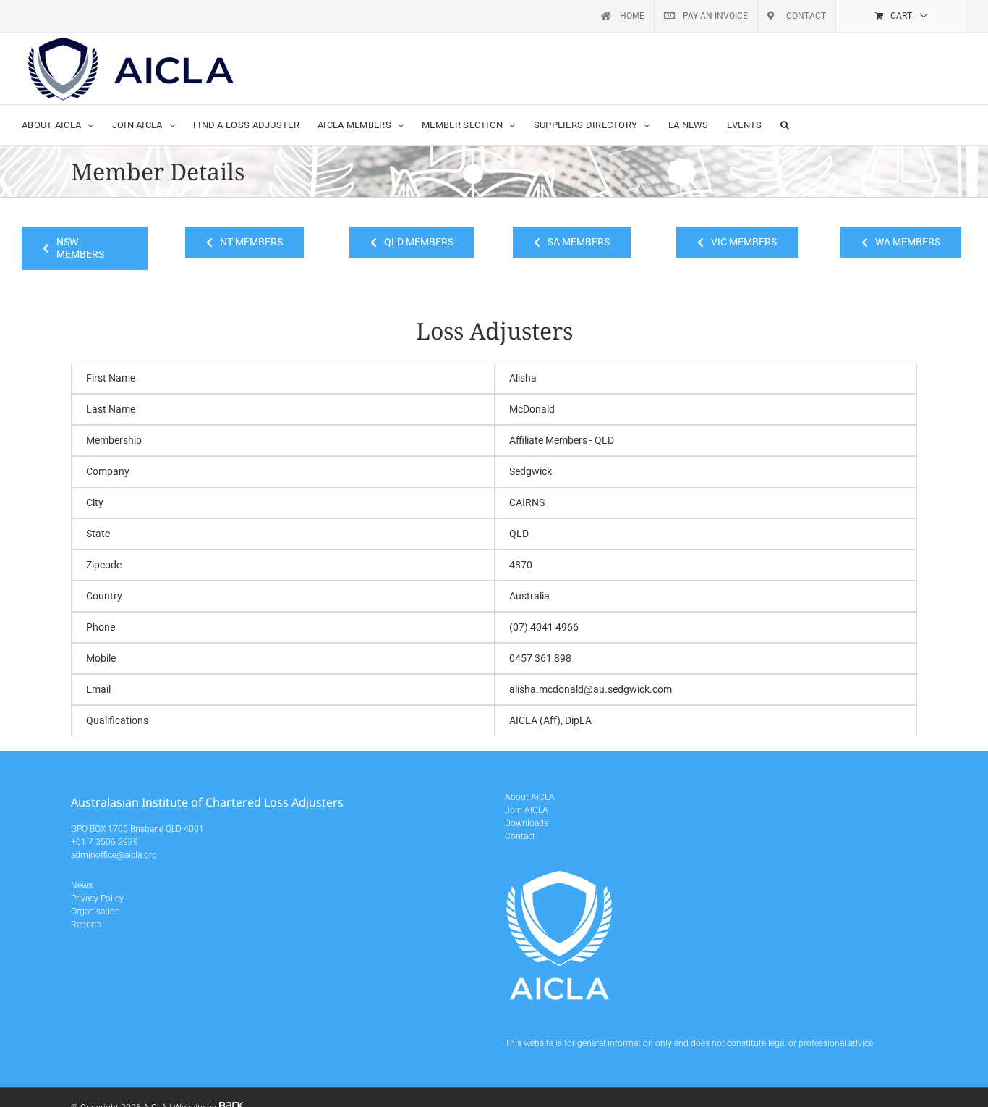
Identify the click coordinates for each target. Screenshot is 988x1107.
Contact (520, 836)
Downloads (526, 823)
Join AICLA (526, 810)
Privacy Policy (97, 898)
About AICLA (530, 797)
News (82, 885)
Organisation (95, 911)
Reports (86, 924)
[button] (784, 125)
